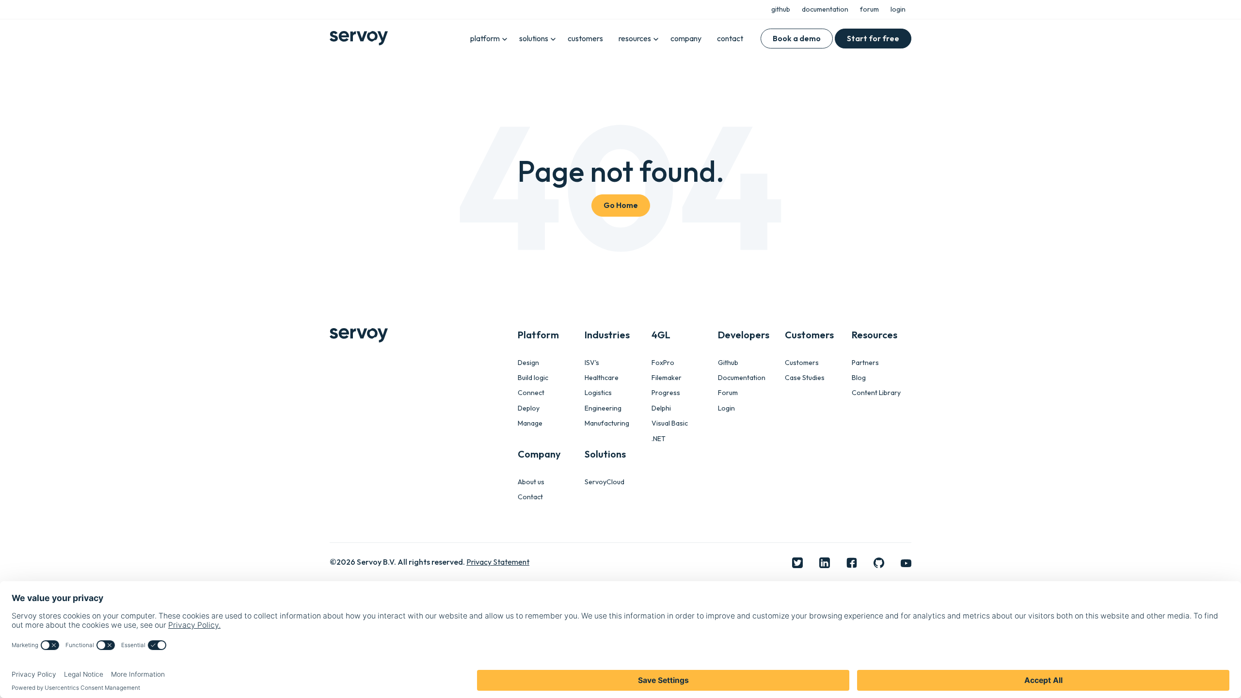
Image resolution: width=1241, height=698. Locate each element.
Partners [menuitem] (865, 362)
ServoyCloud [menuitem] (604, 482)
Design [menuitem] (528, 362)
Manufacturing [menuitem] (607, 423)
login (898, 9)
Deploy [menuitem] (529, 408)
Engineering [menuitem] (603, 408)
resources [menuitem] (635, 38)
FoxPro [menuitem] (663, 362)
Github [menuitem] (728, 362)
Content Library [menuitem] (876, 393)
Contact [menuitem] (530, 497)
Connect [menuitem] (531, 393)
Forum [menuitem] (728, 393)
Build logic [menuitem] (533, 377)
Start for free (873, 38)
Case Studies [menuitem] (805, 377)
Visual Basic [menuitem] (670, 423)
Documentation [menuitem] (741, 377)
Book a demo (797, 38)
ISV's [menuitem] (592, 362)
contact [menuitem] (730, 38)
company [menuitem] (685, 38)
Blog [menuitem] (859, 377)
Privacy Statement (497, 562)
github (780, 9)
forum (869, 9)
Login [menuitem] (726, 408)
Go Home (621, 205)
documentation (825, 9)
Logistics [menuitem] (598, 393)
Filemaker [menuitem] (667, 377)
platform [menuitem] (485, 38)
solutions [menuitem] (533, 38)
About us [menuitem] (531, 482)
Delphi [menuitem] (661, 408)
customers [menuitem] (585, 38)
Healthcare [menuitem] (602, 377)
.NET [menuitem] (659, 439)
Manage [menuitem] (530, 423)
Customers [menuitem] (802, 362)
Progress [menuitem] (666, 393)
